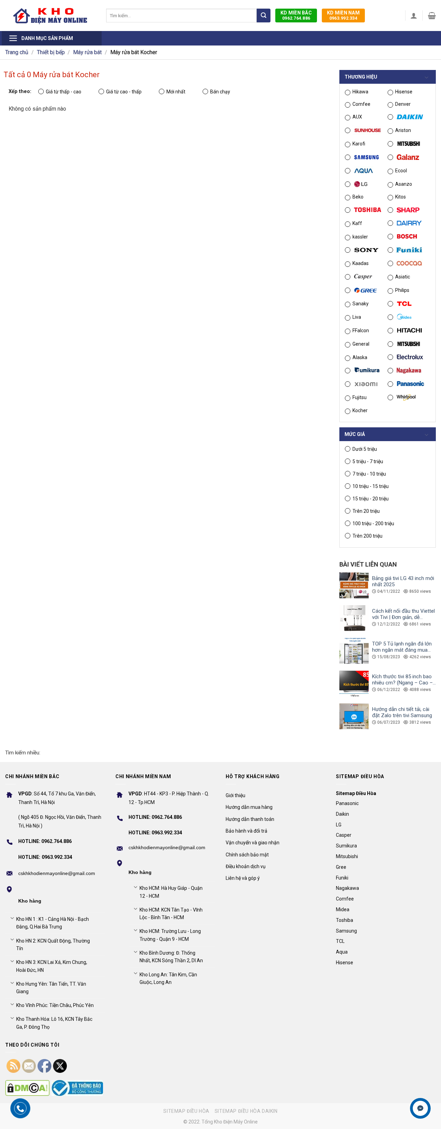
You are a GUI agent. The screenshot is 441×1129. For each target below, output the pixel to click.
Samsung (346, 931)
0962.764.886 (296, 15)
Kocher (360, 410)
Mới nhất (175, 91)
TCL (340, 941)
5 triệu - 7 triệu (367, 461)
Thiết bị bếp (51, 52)
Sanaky (360, 303)
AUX (357, 117)
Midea (342, 909)
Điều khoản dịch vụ (246, 866)
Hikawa (360, 91)
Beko (357, 197)
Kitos (400, 197)
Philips (402, 290)
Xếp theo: (20, 91)
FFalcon (360, 330)
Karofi (358, 143)
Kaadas (360, 263)
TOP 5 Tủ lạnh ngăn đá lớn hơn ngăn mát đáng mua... (402, 647)
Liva (356, 317)
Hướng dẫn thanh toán (250, 819)
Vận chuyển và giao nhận (252, 842)
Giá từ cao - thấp (124, 91)
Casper (343, 835)
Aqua (342, 952)
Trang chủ (16, 52)
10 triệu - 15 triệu (370, 486)
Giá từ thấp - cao (63, 91)
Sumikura (346, 845)
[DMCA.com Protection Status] (27, 1088)
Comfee (361, 104)
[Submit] (263, 15)
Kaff (357, 223)
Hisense (403, 91)
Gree (341, 867)
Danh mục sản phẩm (47, 38)
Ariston (403, 130)
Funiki (342, 878)
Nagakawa (347, 888)
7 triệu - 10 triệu (369, 474)
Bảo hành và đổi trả (246, 831)
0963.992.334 (343, 15)
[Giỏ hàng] (432, 15)
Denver (403, 104)
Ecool (401, 170)
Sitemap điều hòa (186, 1111)
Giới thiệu (235, 795)
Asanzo (403, 184)
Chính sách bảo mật (247, 854)
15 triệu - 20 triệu (370, 498)
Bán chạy (220, 91)
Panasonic (347, 803)
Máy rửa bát (87, 52)
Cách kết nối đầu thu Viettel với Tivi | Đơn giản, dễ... (403, 614)
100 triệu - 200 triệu (373, 523)
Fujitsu (359, 397)
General (360, 344)
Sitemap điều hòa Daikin (246, 1111)
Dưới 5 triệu (364, 449)
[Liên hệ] (420, 1108)
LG (338, 824)
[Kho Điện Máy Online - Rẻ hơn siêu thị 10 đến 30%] (50, 15)
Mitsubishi (347, 856)
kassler (360, 237)
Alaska (359, 357)
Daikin (342, 814)
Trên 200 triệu (367, 536)
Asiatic (402, 276)
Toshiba (344, 920)
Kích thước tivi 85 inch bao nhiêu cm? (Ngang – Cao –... (404, 679)
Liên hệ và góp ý (243, 878)
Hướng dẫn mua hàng (249, 807)
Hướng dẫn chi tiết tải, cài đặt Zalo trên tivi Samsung (402, 712)
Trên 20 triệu (366, 511)
